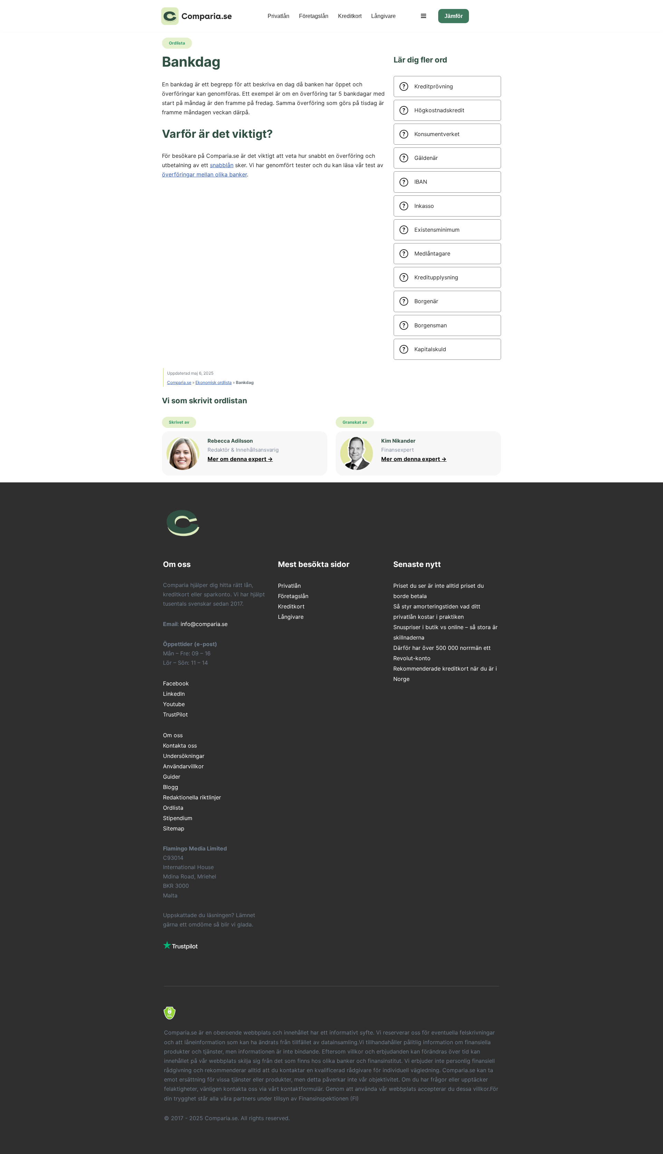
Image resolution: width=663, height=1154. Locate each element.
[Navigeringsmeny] (423, 15)
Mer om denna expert (240, 458)
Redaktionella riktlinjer (192, 797)
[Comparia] (198, 16)
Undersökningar (183, 755)
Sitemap (173, 828)
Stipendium (177, 818)
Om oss (173, 735)
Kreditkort (350, 16)
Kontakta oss (180, 745)
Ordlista (173, 807)
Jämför (453, 16)
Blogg (170, 786)
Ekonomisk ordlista (213, 382)
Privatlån (278, 16)
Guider (171, 776)
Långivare (383, 16)
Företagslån (313, 16)
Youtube (174, 704)
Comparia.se (179, 382)
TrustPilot (175, 714)
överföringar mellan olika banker (204, 174)
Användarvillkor (183, 766)
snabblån (221, 165)
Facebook (176, 683)
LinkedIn (174, 693)
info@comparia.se (204, 624)
